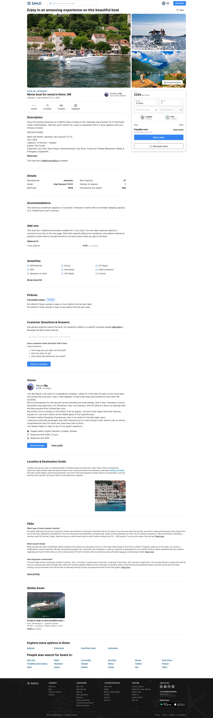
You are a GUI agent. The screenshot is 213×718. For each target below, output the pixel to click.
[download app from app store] (179, 704)
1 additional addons (49, 160)
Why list (79, 692)
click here (116, 327)
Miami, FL (135, 695)
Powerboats (59, 648)
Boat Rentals (81, 689)
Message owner (160, 146)
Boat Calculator (82, 695)
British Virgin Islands (112, 692)
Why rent (79, 686)
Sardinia (84, 667)
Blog (50, 689)
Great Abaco (167, 660)
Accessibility (181, 715)
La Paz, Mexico (137, 686)
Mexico (111, 663)
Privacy (157, 715)
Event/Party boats (88, 648)
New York (31, 660)
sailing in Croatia (117, 470)
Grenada (84, 663)
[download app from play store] (166, 704)
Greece (57, 667)
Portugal (165, 663)
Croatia (111, 667)
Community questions (84, 703)
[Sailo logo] (37, 683)
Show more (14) (34, 280)
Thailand (138, 663)
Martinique (58, 663)
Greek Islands (137, 697)
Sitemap (172, 715)
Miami (56, 660)
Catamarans (113, 648)
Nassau (138, 660)
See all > (107, 700)
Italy (136, 667)
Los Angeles (86, 660)
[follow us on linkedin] (173, 686)
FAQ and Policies (55, 692)
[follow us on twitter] (161, 686)
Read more (32, 155)
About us (52, 686)
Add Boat (179, 3)
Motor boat (42, 91)
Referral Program (82, 705)
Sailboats (31, 648)
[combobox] (74, 3)
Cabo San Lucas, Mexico (141, 689)
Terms (165, 715)
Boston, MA (136, 692)
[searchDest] (50, 3)
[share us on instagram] (169, 686)
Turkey (164, 667)
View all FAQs (33, 574)
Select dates (159, 137)
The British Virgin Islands (37, 663)
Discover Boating (82, 700)
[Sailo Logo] (34, 3)
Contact (52, 695)
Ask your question (39, 364)
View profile (57, 445)
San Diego (112, 660)
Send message (37, 445)
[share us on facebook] (165, 686)
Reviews (79, 697)
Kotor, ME (31, 91)
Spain (29, 667)
